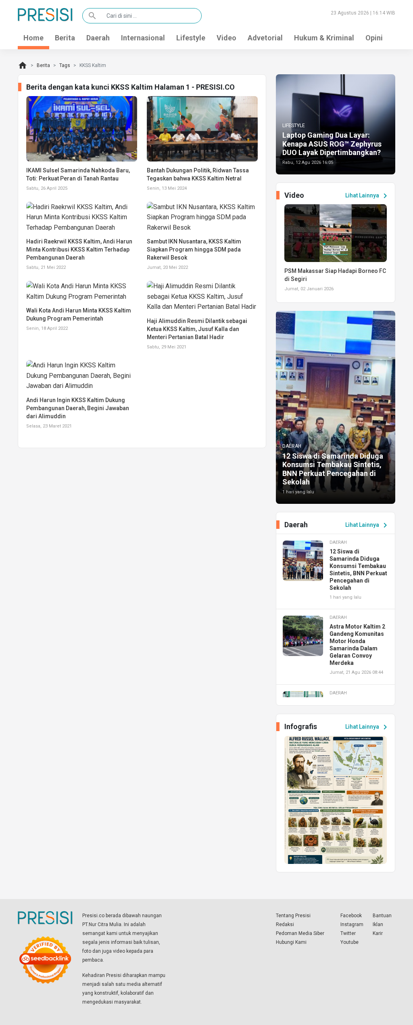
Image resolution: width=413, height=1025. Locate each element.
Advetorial (265, 38)
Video (226, 38)
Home (33, 38)
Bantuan (382, 915)
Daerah (98, 38)
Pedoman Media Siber (300, 933)
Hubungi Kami (291, 942)
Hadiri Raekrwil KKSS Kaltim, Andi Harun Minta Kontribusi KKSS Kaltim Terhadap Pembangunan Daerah (79, 249)
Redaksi (285, 924)
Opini (374, 38)
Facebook (351, 915)
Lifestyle (190, 38)
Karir (378, 933)
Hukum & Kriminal (324, 38)
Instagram (351, 924)
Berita (65, 38)
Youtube (349, 942)
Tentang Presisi (293, 915)
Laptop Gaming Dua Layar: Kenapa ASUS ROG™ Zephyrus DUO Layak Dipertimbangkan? (332, 144)
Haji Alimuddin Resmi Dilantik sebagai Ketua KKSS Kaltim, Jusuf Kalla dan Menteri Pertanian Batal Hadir (197, 329)
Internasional (143, 38)
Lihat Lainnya (367, 196)
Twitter (348, 933)
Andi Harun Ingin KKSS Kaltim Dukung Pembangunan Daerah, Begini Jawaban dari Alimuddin (77, 408)
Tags (64, 65)
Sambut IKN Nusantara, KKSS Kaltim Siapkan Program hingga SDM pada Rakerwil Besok (194, 249)
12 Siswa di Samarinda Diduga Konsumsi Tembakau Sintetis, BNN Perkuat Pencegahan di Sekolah (332, 469)
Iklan (378, 924)
